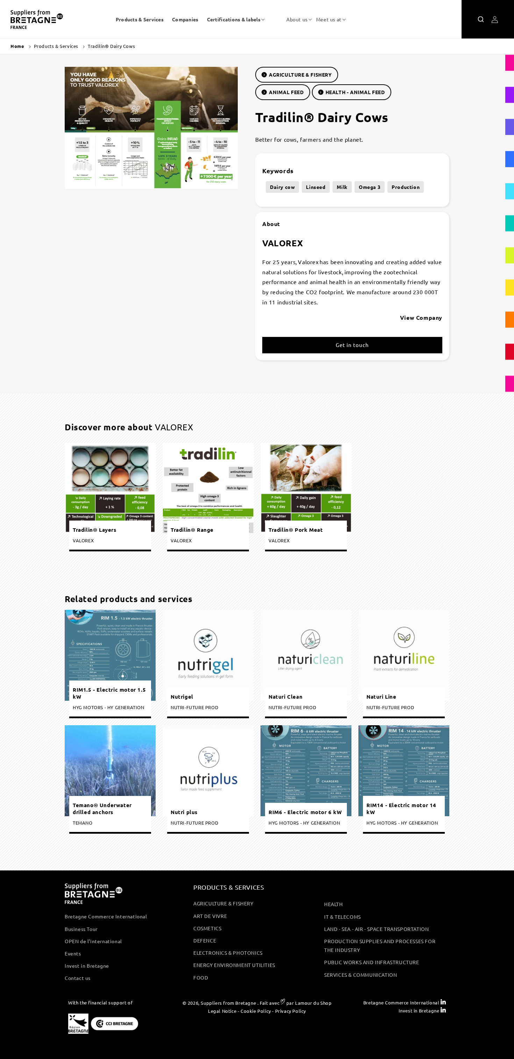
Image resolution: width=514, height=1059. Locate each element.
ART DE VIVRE (210, 916)
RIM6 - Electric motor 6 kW (305, 812)
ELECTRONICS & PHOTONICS (228, 952)
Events (73, 953)
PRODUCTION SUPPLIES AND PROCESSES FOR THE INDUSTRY (379, 945)
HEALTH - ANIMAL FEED (355, 92)
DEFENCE (204, 940)
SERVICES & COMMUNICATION (360, 975)
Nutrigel (182, 696)
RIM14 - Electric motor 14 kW (401, 809)
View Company (421, 317)
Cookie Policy (256, 1011)
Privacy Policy (290, 1011)
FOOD (200, 977)
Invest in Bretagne (87, 965)
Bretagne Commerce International (106, 916)
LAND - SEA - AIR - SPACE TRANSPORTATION (376, 929)
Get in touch (352, 344)
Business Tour (81, 929)
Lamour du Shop (313, 1003)
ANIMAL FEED (286, 92)
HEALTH (333, 904)
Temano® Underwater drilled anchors (102, 809)
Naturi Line (381, 696)
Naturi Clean (285, 696)
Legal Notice (222, 1011)
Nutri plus (184, 812)
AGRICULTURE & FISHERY (300, 74)
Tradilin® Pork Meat (296, 529)
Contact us (78, 978)
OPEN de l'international (93, 941)
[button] (234, 19)
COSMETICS (207, 928)
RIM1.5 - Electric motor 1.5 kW (109, 693)
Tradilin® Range (192, 529)
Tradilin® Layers (94, 529)
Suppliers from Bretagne (228, 1003)
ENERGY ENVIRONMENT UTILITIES (234, 965)
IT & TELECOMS (342, 916)
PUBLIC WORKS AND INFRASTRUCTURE (371, 962)
